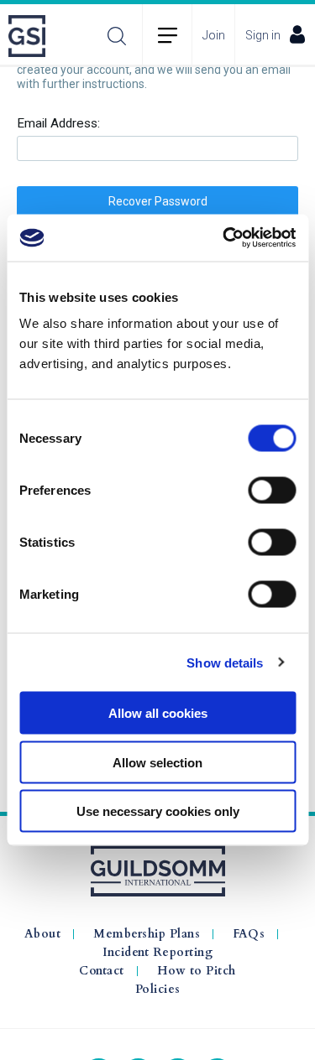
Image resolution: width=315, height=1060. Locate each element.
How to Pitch (196, 971)
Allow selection (157, 762)
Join (213, 35)
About (42, 934)
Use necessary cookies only (157, 811)
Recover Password (157, 201)
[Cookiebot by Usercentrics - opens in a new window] (224, 238)
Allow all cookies (157, 713)
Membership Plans (146, 934)
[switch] (272, 490)
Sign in (263, 35)
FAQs (249, 934)
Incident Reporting (157, 953)
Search (117, 35)
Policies (158, 989)
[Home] (31, 36)
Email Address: (58, 124)
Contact (101, 971)
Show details (224, 662)
